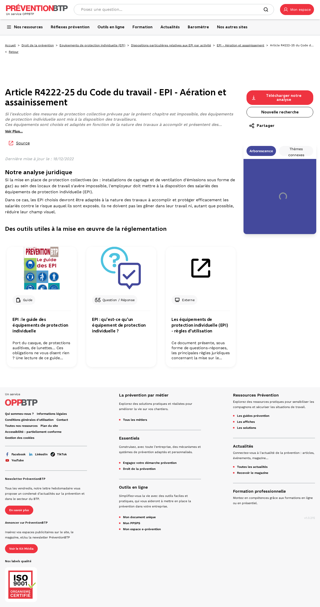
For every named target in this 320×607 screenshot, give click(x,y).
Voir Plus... (14, 131)
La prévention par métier (143, 395)
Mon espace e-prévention (142, 529)
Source (23, 143)
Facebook (19, 454)
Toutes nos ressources (21, 426)
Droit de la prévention (38, 45)
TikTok (62, 454)
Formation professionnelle (259, 491)
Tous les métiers (135, 420)
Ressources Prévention (256, 395)
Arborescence (261, 151)
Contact (62, 420)
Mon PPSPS (131, 523)
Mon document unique (139, 517)
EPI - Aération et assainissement (240, 45)
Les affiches (246, 422)
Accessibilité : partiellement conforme (33, 432)
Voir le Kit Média (21, 548)
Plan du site (49, 426)
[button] (297, 9)
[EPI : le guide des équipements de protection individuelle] (41, 268)
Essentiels (129, 438)
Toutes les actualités (252, 467)
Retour (13, 51)
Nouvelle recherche (280, 112)
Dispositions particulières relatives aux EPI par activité (171, 45)
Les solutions (246, 428)
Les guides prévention (253, 416)
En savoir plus (19, 510)
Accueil (10, 45)
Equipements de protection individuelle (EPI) (92, 45)
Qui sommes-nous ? (19, 414)
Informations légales (52, 414)
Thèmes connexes (296, 151)
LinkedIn (41, 454)
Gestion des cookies (19, 438)
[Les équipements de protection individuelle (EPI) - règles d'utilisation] (201, 268)
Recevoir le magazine (252, 473)
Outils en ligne (133, 487)
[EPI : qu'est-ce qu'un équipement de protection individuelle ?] (121, 268)
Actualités (243, 446)
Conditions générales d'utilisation (29, 420)
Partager (265, 125)
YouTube (18, 460)
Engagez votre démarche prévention (149, 463)
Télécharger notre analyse (284, 97)
